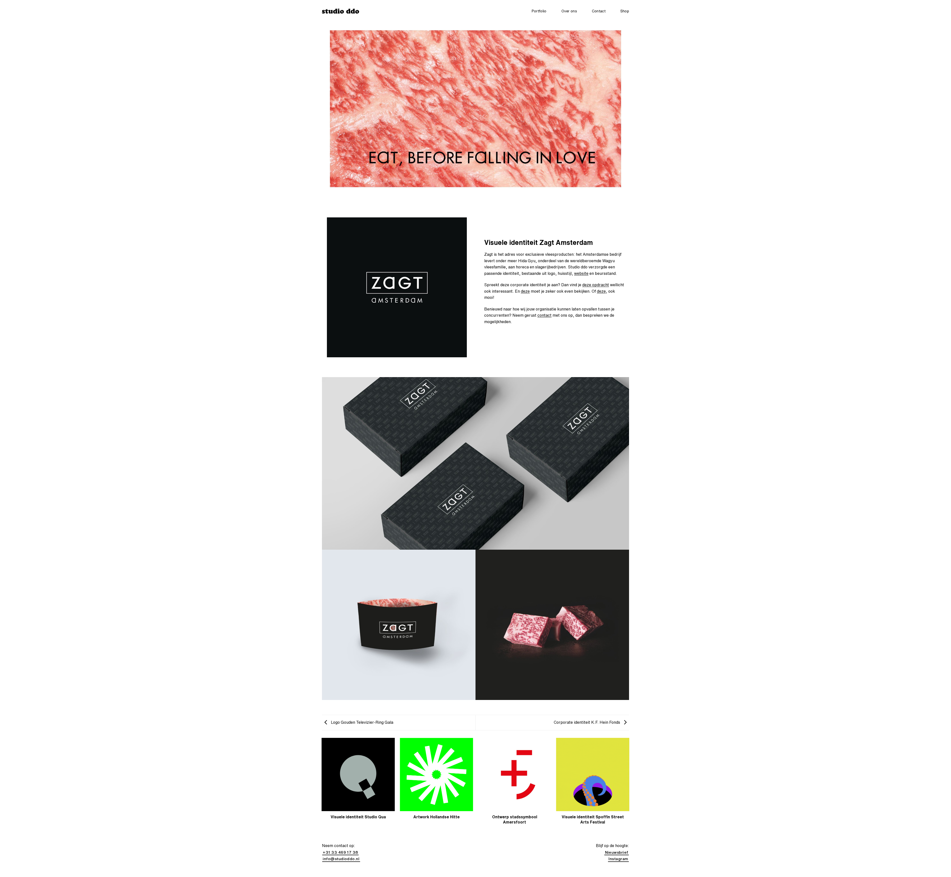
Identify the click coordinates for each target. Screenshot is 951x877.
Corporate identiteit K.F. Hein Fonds (587, 722)
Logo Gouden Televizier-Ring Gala (361, 722)
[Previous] (322, 786)
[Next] (629, 786)
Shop (624, 11)
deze (525, 291)
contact (544, 315)
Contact (599, 11)
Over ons (569, 11)
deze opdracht (595, 285)
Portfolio (539, 11)
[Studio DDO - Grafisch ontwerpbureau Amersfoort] (340, 11)
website (581, 273)
